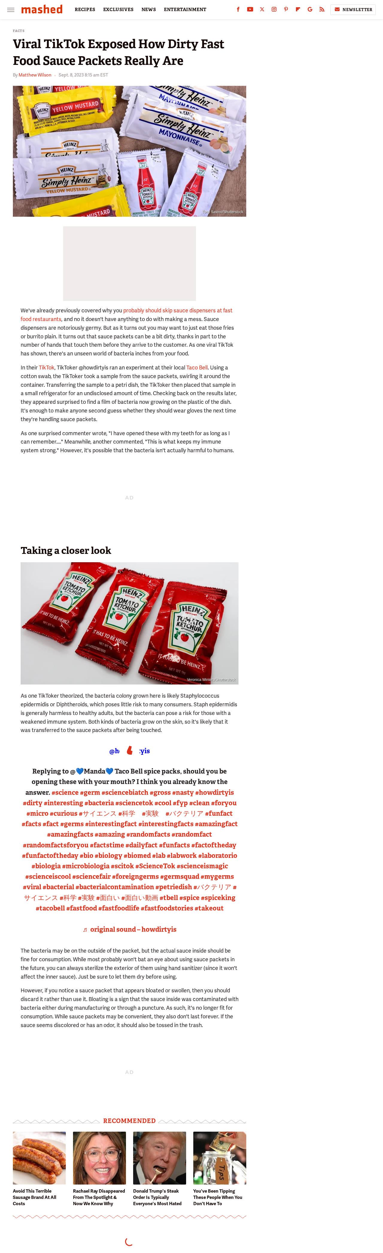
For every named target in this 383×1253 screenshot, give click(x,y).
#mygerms (217, 876)
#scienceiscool (48, 876)
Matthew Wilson (35, 75)
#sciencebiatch (124, 792)
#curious (63, 813)
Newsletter (358, 9)
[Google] (310, 11)
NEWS (149, 10)
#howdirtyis (214, 792)
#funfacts (174, 845)
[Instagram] (274, 11)
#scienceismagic (202, 866)
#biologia (46, 866)
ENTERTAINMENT (185, 10)
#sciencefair (91, 876)
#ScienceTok (155, 866)
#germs (72, 824)
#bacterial (58, 887)
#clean (199, 803)
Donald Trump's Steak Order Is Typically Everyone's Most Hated (157, 1197)
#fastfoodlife (118, 908)
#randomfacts (148, 834)
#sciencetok (134, 803)
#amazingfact (216, 824)
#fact (50, 824)
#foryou (224, 803)
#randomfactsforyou (56, 845)
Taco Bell (197, 367)
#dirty (32, 803)
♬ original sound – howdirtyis (130, 929)
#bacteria (99, 803)
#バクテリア (184, 813)
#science (65, 792)
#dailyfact (141, 845)
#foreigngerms (135, 876)
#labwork (182, 855)
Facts (19, 31)
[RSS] (322, 11)
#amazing (110, 834)
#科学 (126, 813)
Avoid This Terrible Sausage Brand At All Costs (34, 1197)
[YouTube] (250, 11)
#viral (32, 887)
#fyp (180, 803)
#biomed (137, 855)
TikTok (46, 367)
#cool (162, 803)
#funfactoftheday (50, 855)
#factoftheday (213, 845)
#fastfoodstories (167, 908)
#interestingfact (111, 824)
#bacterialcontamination (114, 887)
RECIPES (85, 10)
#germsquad (179, 876)
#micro (37, 813)
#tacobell (50, 908)
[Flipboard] (298, 11)
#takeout (209, 908)
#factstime (107, 845)
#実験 (150, 813)
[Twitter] (262, 11)
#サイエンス (98, 813)
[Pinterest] (286, 11)
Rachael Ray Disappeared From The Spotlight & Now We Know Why (99, 1197)
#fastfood (81, 908)
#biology (108, 855)
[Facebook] (238, 11)
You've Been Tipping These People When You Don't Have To (217, 1197)
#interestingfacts (166, 824)
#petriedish (173, 887)
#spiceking (218, 897)
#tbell (168, 897)
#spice (189, 897)
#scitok (122, 866)
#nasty (183, 792)
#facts (31, 824)
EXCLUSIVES (118, 10)
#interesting (63, 803)
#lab (158, 855)
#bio (86, 855)
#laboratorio (217, 855)
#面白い (108, 897)
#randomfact (191, 834)
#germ (90, 792)
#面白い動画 (139, 897)
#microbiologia (86, 866)
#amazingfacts (70, 834)
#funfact (219, 813)
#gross (160, 792)
